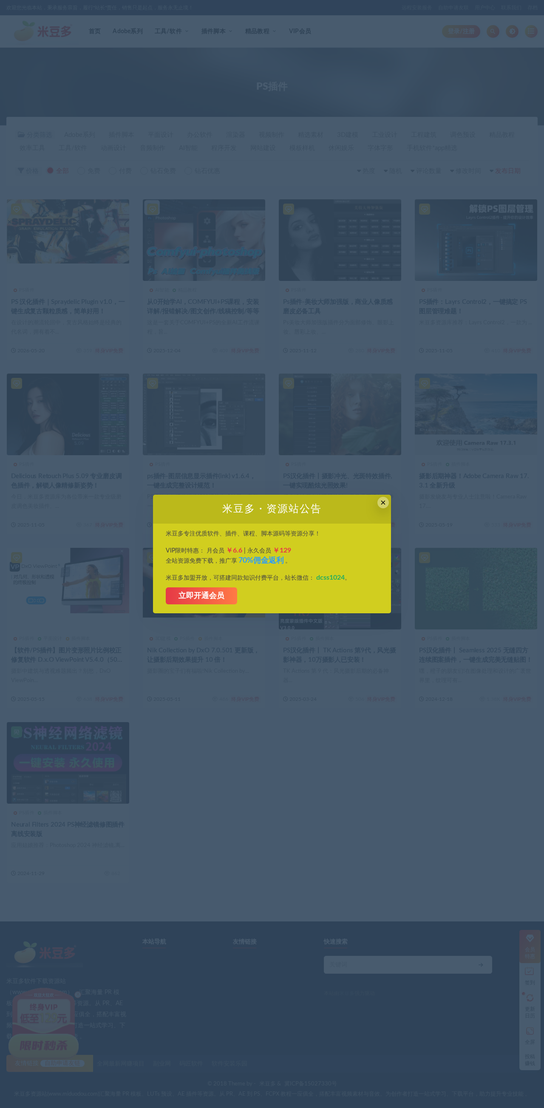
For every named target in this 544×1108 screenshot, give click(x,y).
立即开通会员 (201, 596)
